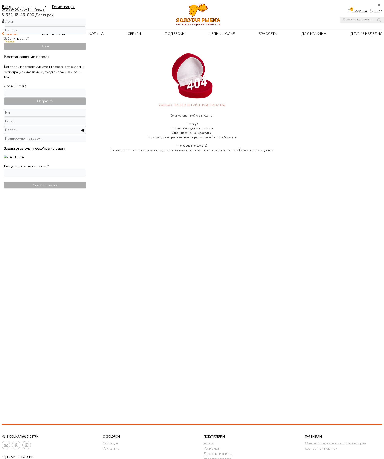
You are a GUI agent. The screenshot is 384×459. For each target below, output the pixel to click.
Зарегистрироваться (45, 185)
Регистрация (63, 7)
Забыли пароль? (16, 38)
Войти (45, 46)
